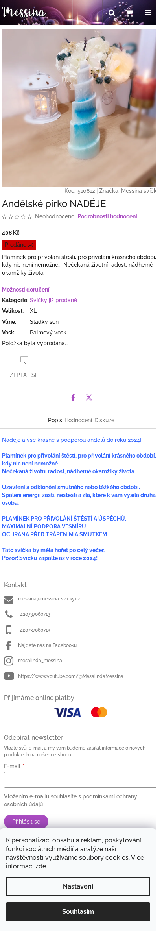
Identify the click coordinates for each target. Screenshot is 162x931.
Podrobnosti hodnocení (107, 216)
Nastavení (78, 886)
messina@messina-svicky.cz (49, 599)
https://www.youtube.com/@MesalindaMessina (70, 676)
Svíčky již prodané (53, 300)
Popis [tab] (55, 420)
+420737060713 (34, 614)
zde (40, 866)
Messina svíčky (140, 191)
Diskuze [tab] (104, 420)
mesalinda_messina (40, 660)
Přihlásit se (26, 821)
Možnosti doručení (26, 289)
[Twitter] (89, 397)
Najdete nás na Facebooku (47, 645)
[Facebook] (73, 397)
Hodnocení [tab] (78, 420)
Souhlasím (78, 911)
